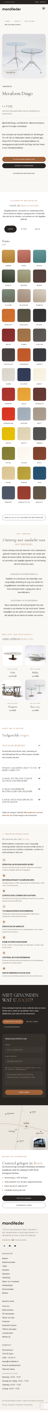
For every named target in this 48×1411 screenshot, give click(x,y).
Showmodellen (8, 1289)
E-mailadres (11, 1056)
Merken (5, 1293)
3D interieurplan (8, 1314)
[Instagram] (4, 1246)
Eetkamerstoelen (8, 1262)
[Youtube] (15, 1246)
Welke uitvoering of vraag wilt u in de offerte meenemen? (23, 1068)
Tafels (4, 1266)
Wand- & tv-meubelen (10, 1281)
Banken (5, 1258)
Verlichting (6, 1278)
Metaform (24, 123)
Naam (7, 1045)
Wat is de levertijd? (13, 745)
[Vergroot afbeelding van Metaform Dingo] (41, 72)
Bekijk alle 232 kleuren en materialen (24, 517)
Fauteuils (5, 1270)
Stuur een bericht (12, 1027)
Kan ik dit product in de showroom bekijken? (17, 779)
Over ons (5, 1306)
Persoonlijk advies (12, 1021)
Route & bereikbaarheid (11, 1365)
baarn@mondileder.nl (10, 1361)
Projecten (6, 1321)
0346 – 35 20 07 (40, 2)
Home (7, 21)
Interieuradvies (8, 1310)
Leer (10, 229)
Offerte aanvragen (9, 1329)
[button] (44, 8)
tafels (17, 21)
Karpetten (6, 1274)
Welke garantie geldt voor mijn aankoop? (19, 769)
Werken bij (6, 1337)
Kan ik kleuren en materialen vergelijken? (17, 790)
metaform (29, 21)
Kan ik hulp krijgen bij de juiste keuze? (17, 800)
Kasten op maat (8, 1318)
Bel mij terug (32, 1021)
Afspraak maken (8, 1369)
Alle (37, 229)
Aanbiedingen (7, 1285)
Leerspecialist (7, 1333)
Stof (24, 229)
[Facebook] (10, 1246)
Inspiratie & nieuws (9, 1325)
